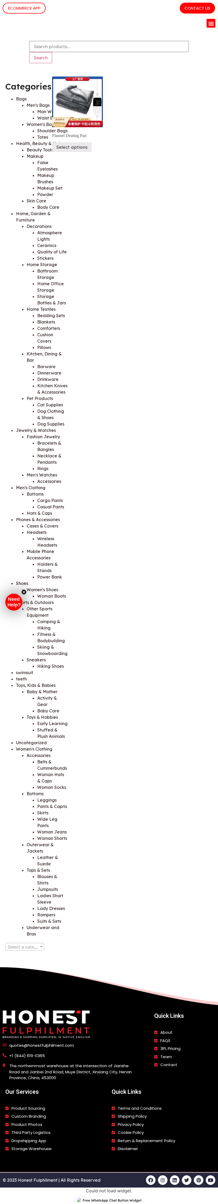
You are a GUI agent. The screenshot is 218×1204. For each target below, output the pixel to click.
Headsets (37, 532)
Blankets (46, 322)
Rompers (46, 914)
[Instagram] (162, 1180)
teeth (21, 679)
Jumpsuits (47, 889)
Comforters (48, 328)
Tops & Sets (38, 870)
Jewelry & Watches (36, 430)
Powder (45, 194)
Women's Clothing (34, 749)
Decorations (39, 226)
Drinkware (47, 379)
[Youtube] (210, 1180)
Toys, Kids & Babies (36, 685)
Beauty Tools (40, 149)
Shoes (22, 583)
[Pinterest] (198, 1180)
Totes (42, 137)
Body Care (48, 207)
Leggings (47, 800)
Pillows (44, 347)
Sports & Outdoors (35, 602)
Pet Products (40, 398)
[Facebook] (151, 1180)
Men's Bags (38, 105)
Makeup (35, 156)
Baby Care (48, 710)
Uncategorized (31, 742)
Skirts (42, 812)
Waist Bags (49, 118)
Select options (71, 147)
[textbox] (25, 947)
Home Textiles (41, 309)
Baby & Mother (42, 691)
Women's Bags (42, 124)
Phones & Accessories (38, 519)
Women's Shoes (42, 589)
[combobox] (24, 946)
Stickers (45, 258)
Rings (42, 468)
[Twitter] (186, 1180)
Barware (46, 366)
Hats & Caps (39, 513)
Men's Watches (42, 475)
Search (41, 57)
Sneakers (36, 659)
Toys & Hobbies (42, 717)
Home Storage (42, 264)
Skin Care (36, 200)
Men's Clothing (30, 487)
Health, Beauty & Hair (39, 143)
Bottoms (35, 494)
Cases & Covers (42, 526)
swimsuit (24, 672)
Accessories (39, 755)
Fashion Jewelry (43, 436)
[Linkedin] (174, 1180)
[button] (211, 23)
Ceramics (46, 245)
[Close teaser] (24, 592)
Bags (21, 98)
